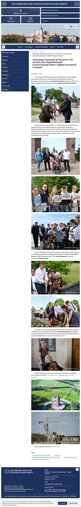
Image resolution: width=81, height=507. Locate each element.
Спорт (4, 63)
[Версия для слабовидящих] (75, 26)
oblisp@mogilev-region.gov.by (53, 484)
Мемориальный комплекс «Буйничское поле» (46, 457)
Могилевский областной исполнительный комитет (40, 4)
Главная (34, 51)
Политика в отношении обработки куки (15, 491)
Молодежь (5, 75)
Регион (52, 47)
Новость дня (6, 86)
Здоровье (5, 71)
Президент (5, 89)
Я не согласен (73, 503)
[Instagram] (71, 26)
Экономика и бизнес (8, 52)
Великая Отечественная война (41, 455)
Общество (5, 56)
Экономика (29, 47)
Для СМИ (60, 47)
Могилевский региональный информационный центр (18, 489)
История (4, 78)
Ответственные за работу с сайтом (13, 486)
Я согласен (63, 503)
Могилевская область (70, 457)
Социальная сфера (41, 47)
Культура (5, 60)
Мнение (4, 82)
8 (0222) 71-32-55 (50, 479)
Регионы (4, 67)
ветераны (57, 455)
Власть (20, 47)
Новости (41, 51)
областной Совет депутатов (41, 459)
